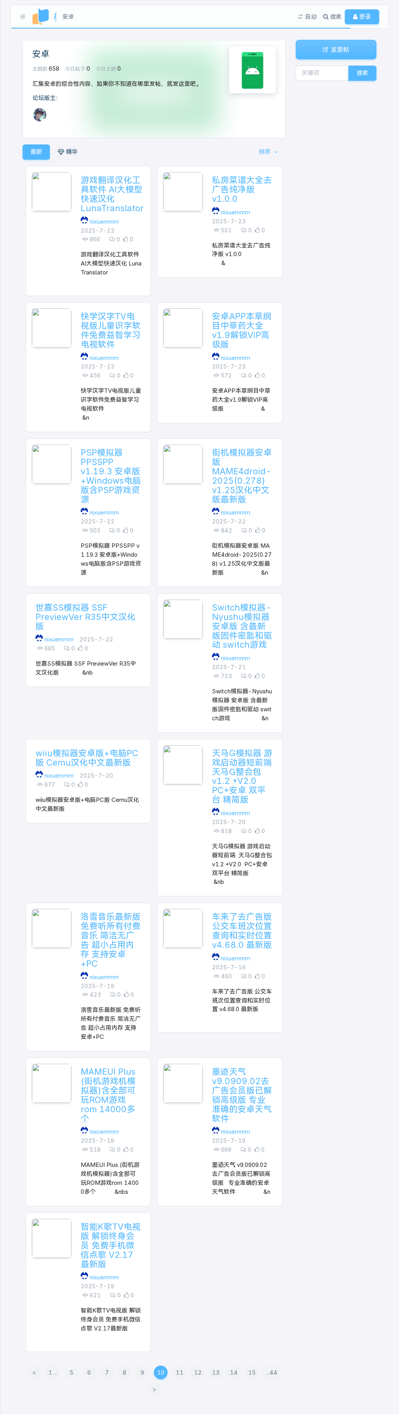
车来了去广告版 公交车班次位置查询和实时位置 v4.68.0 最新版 (242, 931)
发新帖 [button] (339, 49)
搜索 (362, 73)
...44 (271, 1372)
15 (252, 1372)
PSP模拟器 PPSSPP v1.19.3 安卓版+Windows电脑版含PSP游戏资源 (111, 475)
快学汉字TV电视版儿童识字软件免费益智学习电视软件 (111, 330)
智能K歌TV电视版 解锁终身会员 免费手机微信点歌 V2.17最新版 (111, 1245)
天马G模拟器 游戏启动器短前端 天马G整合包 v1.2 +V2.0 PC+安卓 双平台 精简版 (242, 776)
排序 (265, 151)
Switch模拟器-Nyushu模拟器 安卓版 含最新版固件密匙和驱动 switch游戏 (242, 626)
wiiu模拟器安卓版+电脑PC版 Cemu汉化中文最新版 (86, 758)
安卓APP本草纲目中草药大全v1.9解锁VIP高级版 (242, 330)
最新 (36, 151)
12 (198, 1372)
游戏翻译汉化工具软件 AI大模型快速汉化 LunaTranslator (112, 194)
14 (234, 1372)
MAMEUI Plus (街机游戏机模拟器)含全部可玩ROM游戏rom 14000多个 (108, 1095)
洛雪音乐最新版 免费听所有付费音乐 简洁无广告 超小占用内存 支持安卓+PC (111, 940)
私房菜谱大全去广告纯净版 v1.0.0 (242, 189)
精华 (71, 151)
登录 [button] (364, 16)
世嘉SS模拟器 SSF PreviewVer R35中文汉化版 (85, 616)
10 (160, 1372)
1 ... (52, 1372)
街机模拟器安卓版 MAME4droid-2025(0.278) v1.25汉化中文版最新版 (242, 475)
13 (215, 1372)
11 (180, 1372)
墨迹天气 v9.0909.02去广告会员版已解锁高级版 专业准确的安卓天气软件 (242, 1095)
